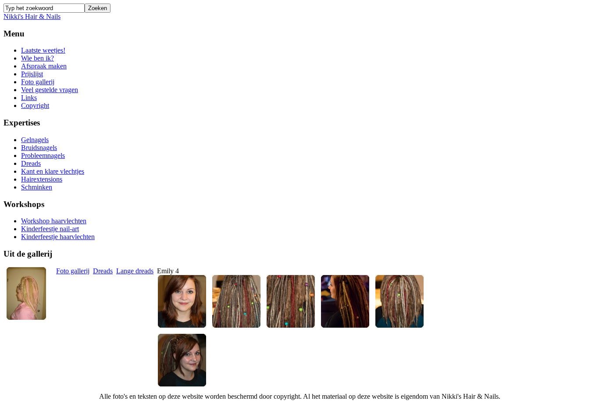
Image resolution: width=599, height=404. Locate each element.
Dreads (103, 271)
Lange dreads (134, 271)
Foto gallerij (72, 271)
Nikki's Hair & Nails (32, 16)
